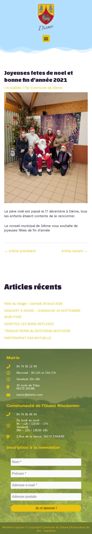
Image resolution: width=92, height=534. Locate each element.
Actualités (13, 88)
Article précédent (20, 251)
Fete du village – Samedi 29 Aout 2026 (33, 304)
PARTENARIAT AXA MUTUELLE (28, 338)
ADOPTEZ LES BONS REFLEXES (29, 324)
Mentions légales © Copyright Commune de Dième (35, 527)
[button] (46, 38)
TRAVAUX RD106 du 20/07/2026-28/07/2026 (37, 331)
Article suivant (74, 251)
